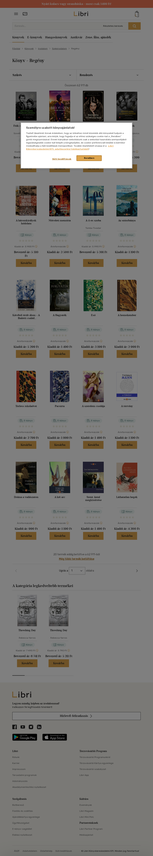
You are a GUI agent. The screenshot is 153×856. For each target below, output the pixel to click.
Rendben (89, 158)
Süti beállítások (61, 159)
